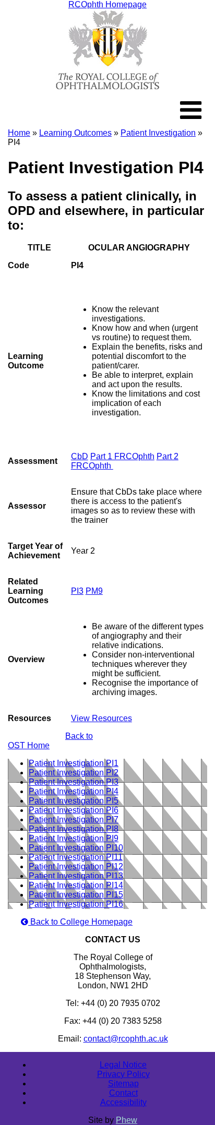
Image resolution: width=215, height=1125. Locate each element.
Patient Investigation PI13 (76, 875)
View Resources (101, 718)
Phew (126, 1120)
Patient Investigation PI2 (73, 772)
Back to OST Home (50, 741)
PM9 (94, 591)
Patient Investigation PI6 (73, 810)
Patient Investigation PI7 (73, 819)
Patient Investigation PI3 (73, 781)
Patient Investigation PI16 (76, 904)
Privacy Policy (123, 1074)
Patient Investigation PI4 (73, 791)
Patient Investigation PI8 (73, 828)
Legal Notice (123, 1064)
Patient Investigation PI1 (73, 763)
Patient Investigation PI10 (76, 847)
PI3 (77, 591)
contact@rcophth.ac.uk (125, 1038)
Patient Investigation (158, 132)
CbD (79, 456)
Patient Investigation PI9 (73, 838)
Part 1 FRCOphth (122, 456)
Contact (123, 1092)
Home (19, 132)
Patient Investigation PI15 (76, 894)
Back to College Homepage (80, 921)
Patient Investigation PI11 (76, 857)
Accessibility (123, 1102)
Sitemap (123, 1083)
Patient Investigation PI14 (76, 885)
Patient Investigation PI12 (76, 866)
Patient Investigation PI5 (73, 800)
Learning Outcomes (75, 132)
